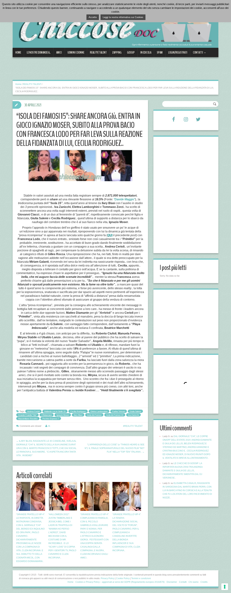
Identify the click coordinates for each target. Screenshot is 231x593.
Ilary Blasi (78, 415)
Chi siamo (194, 582)
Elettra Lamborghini (99, 411)
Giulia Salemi (135, 411)
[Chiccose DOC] (115, 26)
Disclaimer (172, 582)
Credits (204, 582)
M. (49, 426)
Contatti (196, 53)
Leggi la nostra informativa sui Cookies (123, 17)
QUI (109, 235)
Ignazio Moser (62, 415)
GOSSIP (131, 52)
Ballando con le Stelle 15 (55, 411)
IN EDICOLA (145, 52)
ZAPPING (116, 52)
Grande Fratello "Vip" (27, 415)
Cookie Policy (123, 578)
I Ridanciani (47, 415)
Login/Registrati (177, 52)
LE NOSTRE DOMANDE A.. (39, 52)
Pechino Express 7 (50, 419)
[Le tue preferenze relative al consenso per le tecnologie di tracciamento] (224, 586)
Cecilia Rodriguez (78, 411)
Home (18, 52)
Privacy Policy (107, 578)
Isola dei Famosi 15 (114, 415)
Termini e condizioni (141, 578)
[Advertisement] (78, 71)
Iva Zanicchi (133, 415)
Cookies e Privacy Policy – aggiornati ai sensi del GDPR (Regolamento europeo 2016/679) (120, 582)
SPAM (160, 52)
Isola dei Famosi (94, 415)
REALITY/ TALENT (98, 52)
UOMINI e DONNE (75, 52)
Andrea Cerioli (33, 411)
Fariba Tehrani (118, 411)
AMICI (59, 52)
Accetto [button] (93, 17)
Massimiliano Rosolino (28, 419)
